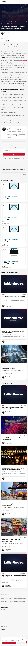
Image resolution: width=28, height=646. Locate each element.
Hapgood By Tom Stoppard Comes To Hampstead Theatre (11, 438)
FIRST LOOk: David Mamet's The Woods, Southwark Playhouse (12, 540)
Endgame (4, 201)
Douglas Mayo (10, 128)
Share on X (7, 37)
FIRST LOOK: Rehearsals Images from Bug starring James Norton (12, 408)
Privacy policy (9, 158)
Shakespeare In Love (6, 221)
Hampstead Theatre (5, 74)
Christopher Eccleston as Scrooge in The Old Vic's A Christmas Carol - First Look (13, 468)
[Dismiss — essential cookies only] (24, 639)
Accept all (9, 643)
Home (2, 19)
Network (4, 266)
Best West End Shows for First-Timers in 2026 (13, 296)
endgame (24, 60)
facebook (10, 632)
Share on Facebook (16, 37)
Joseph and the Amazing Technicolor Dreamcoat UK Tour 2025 (11, 367)
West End (4, 249)
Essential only (21, 643)
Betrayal (3, 244)
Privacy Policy (17, 640)
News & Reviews (8, 19)
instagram (4, 632)
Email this (7, 40)
